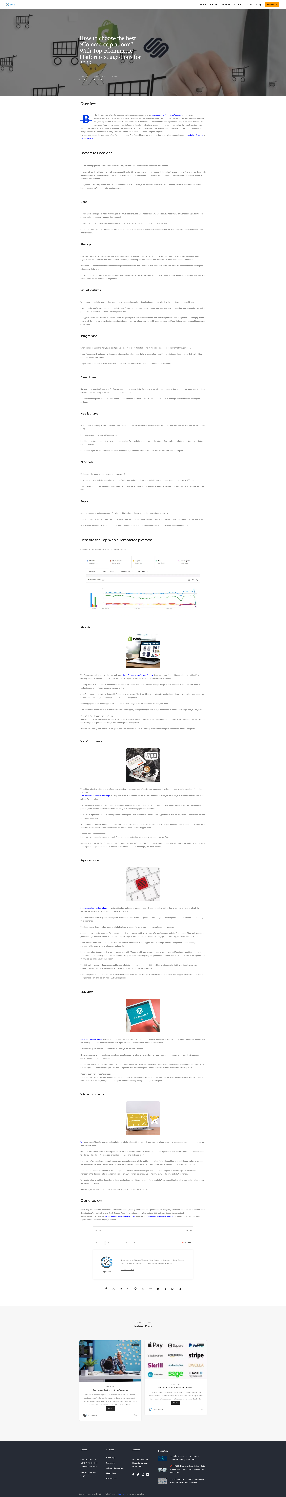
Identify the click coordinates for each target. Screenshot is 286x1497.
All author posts (127, 1269)
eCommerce (98, 1243)
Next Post (189, 1230)
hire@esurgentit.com (88, 1476)
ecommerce (115, 80)
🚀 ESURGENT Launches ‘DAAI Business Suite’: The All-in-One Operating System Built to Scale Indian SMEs (187, 1469)
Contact (238, 4)
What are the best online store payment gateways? (175, 1387)
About (249, 4)
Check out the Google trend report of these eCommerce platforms (103, 549)
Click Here (121, 1494)
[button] (272, 4)
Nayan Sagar (83, 80)
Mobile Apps (111, 1473)
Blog (258, 4)
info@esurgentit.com (88, 1473)
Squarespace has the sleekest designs (95, 908)
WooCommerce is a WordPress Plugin (95, 796)
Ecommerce (111, 1463)
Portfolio (214, 4)
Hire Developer (112, 1478)
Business (135, 1344)
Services (226, 4)
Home (203, 4)
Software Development (115, 1468)
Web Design (110, 1458)
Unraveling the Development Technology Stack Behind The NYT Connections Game (187, 1481)
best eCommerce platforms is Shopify (138, 675)
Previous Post (98, 1230)
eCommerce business (113, 1243)
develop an (152, 1216)
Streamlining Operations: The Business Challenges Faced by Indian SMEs (184, 1458)
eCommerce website (131, 1243)
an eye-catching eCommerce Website (166, 115)
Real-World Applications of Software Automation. (110, 1390)
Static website (87, 138)
